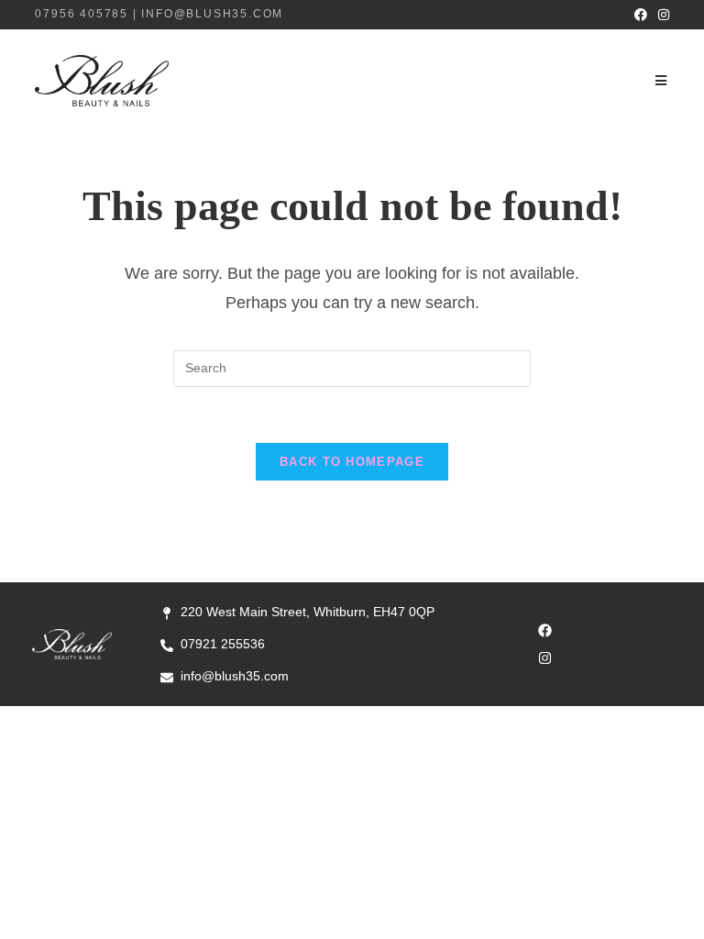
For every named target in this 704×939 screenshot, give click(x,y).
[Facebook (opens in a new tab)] (641, 15)
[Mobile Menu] (662, 80)
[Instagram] (545, 658)
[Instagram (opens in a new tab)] (661, 15)
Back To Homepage (352, 462)
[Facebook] (545, 631)
